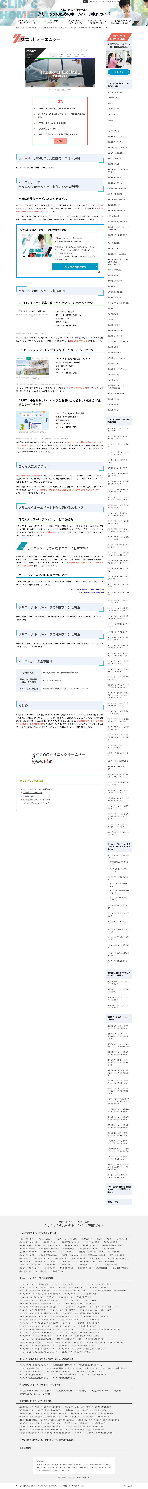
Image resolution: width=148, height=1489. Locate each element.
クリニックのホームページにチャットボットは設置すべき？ (39, 1294)
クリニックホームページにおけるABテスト (104, 1307)
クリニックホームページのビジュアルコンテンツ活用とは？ (79, 1319)
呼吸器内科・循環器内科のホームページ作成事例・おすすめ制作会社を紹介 (45, 1433)
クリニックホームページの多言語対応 (32, 1310)
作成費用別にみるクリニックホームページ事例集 (119, 974)
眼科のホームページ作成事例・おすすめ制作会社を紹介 (85, 1429)
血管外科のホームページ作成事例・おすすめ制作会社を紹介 (39, 1407)
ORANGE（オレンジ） (26, 1239)
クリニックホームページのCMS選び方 (62, 1310)
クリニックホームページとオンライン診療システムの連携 (39, 1313)
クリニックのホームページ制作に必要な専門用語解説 (81, 1313)
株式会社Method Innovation (49, 1248)
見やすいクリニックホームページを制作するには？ (36, 1345)
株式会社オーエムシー (87, 1261)
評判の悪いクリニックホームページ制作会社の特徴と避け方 (76, 1326)
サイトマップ (127, 1486)
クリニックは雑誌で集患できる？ (30, 1371)
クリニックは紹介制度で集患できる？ (59, 1371)
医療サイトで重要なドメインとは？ (69, 1339)
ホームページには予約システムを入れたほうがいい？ (105, 1342)
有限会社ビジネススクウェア (29, 1252)
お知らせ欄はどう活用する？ (98, 1287)
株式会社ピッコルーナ (90, 1245)
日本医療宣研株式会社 (78, 1258)
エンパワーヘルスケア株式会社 (29, 1265)
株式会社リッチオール (106, 1261)
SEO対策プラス (87, 1239)
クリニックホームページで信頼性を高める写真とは (71, 1290)
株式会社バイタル (25, 1271)
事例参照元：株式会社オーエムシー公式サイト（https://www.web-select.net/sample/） (39, 384)
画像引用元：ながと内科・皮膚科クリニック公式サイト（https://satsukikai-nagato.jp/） (32, 377)
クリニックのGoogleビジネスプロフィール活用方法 (36, 1297)
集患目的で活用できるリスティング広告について (78, 1352)
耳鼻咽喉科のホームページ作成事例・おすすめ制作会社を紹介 (40, 1429)
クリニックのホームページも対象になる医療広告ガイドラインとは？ (82, 1349)
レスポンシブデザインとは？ (61, 1316)
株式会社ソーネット (71, 1245)
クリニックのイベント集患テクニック (89, 1371)
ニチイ (108, 1239)
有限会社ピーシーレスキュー (89, 1265)
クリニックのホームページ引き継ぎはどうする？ (81, 1294)
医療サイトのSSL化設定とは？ (96, 1339)
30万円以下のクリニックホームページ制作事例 (35, 1391)
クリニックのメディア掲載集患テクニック (33, 1365)
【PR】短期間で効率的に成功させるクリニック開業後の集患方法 (119, 1189)
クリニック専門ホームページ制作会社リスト (39, 789)
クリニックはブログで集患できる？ (94, 1374)
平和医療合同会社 (49, 1268)
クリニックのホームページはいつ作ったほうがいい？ (37, 1332)
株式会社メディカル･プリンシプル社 (36, 799)
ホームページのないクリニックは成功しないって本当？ (38, 1352)
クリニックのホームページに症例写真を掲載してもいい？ (100, 1329)
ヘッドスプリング (122, 1239)
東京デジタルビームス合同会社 (118, 1258)
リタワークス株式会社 (26, 1248)
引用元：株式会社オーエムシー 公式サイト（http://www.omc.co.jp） (60, 89)
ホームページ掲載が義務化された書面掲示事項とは (110, 1290)
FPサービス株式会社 (117, 1255)
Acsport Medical (29, 796)
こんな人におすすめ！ (47, 128)
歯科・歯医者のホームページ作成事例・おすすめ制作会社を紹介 (92, 1413)
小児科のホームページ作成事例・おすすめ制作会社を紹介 (84, 1426)
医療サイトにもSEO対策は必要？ (30, 1342)
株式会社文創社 (50, 1265)
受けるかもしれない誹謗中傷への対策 (71, 1287)
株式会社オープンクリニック (29, 1268)
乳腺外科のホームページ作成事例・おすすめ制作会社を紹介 (86, 1410)
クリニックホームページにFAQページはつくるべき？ (81, 1323)
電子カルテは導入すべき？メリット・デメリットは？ (64, 1342)
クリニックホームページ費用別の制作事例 (97, 22)
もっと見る (59, 141)
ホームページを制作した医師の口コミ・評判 (56, 108)
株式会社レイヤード (97, 1258)
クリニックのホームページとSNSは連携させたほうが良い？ (39, 1300)
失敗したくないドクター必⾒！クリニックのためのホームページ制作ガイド (107, 1)
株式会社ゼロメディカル (42, 1258)
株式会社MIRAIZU (69, 1248)
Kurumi (99, 1239)
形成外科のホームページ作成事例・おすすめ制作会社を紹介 (98, 1420)
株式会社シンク (24, 1258)
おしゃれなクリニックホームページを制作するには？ (77, 1345)
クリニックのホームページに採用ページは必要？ (80, 1300)
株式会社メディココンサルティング (36, 803)
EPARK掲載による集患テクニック (64, 1365)
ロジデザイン (54, 1261)
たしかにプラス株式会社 (121, 1268)
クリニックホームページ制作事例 (52, 123)
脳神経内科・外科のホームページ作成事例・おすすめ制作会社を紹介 (42, 1413)
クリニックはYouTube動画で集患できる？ (33, 1378)
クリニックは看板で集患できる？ (64, 1378)
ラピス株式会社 (39, 1261)
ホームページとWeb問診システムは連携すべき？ (35, 1303)
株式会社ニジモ (24, 1261)
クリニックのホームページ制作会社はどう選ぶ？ (35, 1336)
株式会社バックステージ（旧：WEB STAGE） (58, 1252)
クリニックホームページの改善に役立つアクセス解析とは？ (77, 1303)
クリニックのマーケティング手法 (74, 22)
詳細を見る (119, 72)
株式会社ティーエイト (26, 1255)
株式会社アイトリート (67, 1265)
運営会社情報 (113, 1202)
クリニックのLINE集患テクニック (57, 1368)
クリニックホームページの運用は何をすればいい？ (36, 1349)
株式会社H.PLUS (25, 1245)
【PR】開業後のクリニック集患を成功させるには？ (120, 22)
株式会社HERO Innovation (48, 1255)
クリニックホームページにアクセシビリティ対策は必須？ (39, 1323)
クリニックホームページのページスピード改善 (95, 1310)
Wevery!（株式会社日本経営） (112, 1245)
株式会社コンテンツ (110, 1265)
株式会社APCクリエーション (69, 1242)
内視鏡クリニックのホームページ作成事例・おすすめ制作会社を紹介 (88, 1407)
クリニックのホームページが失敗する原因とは (75, 1297)
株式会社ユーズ (61, 1258)
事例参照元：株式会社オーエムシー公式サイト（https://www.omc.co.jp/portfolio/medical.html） (42, 438)
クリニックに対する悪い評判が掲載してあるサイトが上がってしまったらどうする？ (48, 1329)
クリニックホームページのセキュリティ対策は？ (91, 1316)
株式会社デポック (57, 1271)
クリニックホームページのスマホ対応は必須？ (35, 1326)
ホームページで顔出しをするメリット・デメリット (36, 1287)
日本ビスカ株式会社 (110, 1242)
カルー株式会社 (41, 1271)
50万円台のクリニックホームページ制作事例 (71, 1391)
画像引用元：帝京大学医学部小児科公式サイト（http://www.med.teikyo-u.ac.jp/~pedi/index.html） (32, 431)
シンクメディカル (71, 1239)
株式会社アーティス (49, 1242)
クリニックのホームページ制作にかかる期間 (34, 1290)
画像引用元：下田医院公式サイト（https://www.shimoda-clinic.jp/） (32, 315)
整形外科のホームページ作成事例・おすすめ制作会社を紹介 (85, 1423)
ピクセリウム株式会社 (91, 1242)
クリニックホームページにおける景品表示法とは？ (36, 1319)
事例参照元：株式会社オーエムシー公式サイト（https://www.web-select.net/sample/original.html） (43, 334)
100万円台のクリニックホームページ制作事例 (105, 1391)
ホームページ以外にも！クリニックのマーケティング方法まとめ (119, 846)
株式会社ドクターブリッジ (89, 1248)
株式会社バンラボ (69, 1261)
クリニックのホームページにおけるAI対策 (33, 1284)
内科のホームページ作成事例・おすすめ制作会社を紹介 (94, 1433)
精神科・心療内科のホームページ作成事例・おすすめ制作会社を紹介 (88, 1416)
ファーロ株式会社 (113, 1252)
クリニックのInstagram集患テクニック (32, 1374)
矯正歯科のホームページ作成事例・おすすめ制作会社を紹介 (39, 1416)
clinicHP (58, 1239)
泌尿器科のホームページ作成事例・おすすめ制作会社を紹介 (39, 1426)
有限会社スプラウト (67, 1268)
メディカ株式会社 (108, 1248)
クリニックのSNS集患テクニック (30, 1368)
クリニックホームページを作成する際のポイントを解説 (38, 1307)
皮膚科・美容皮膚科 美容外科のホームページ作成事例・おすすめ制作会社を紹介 (46, 1420)
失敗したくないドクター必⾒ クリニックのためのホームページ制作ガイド (48, 1486)
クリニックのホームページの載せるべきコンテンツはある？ (80, 1332)
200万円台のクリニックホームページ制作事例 (34, 1394)
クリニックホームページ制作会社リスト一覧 (27, 22)
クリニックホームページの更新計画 (74, 1307)
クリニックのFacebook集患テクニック (113, 1368)
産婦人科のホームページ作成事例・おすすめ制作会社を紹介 (39, 1423)
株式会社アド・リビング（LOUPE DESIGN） (93, 1268)
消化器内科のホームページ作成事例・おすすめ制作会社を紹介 (40, 1410)
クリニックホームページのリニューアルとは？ (68, 1284)
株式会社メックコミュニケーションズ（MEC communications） (84, 1255)
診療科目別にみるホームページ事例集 (119, 1018)
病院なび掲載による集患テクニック (91, 1365)
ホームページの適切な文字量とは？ (100, 1284)
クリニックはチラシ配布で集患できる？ (64, 1374)
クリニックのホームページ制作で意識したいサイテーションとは (79, 1336)
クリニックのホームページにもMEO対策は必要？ (36, 1339)
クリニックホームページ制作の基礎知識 (119, 421)
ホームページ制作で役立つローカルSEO (32, 1316)
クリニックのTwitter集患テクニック (84, 1368)
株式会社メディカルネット (32, 792)
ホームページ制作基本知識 (51, 22)
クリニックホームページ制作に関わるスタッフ (57, 134)
